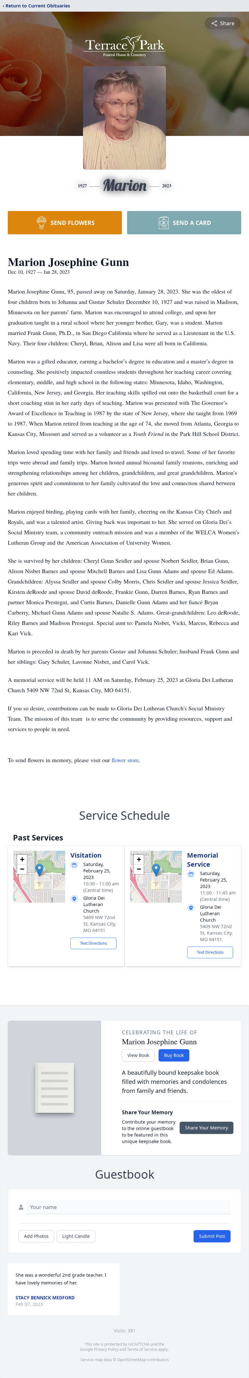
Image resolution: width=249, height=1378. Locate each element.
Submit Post (212, 1236)
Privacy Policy (106, 1349)
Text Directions (93, 943)
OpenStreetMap (131, 1359)
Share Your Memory (206, 1128)
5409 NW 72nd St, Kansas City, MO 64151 (99, 923)
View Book (138, 1055)
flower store (125, 760)
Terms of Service (142, 1349)
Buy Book (174, 1055)
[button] (39, 870)
